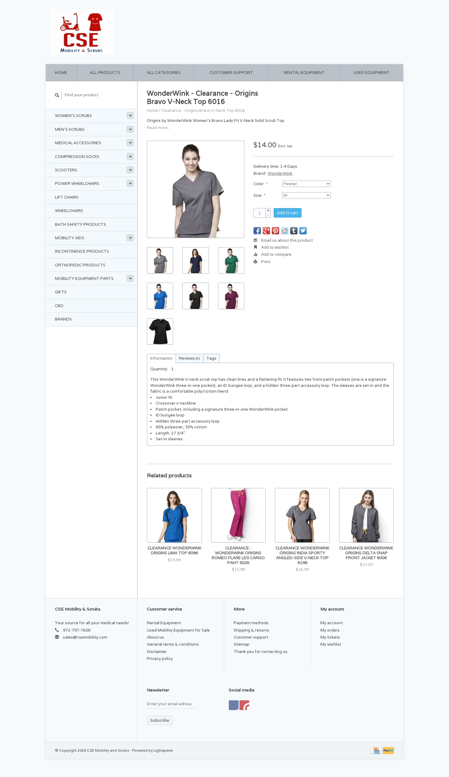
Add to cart (287, 212)
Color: (260, 183)
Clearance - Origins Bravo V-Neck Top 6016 (203, 110)
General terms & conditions (173, 644)
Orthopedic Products (80, 265)
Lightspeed (163, 750)
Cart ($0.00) (349, 32)
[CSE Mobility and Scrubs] (135, 32)
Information (161, 358)
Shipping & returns (251, 630)
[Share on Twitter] (303, 230)
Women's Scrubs (73, 115)
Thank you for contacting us (260, 651)
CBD (59, 305)
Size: (259, 195)
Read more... (158, 127)
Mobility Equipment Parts (84, 278)
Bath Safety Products (80, 224)
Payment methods (251, 622)
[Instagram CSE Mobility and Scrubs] (244, 705)
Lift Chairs (66, 197)
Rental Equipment (304, 72)
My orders (330, 630)
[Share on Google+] (266, 230)
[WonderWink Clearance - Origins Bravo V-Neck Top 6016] (195, 189)
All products (105, 72)
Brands (63, 319)
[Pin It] (275, 230)
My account (384, 32)
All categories (164, 72)
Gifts (61, 292)
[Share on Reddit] (284, 230)
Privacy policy (160, 658)
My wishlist (330, 644)
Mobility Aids (69, 237)
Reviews (189, 358)
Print (265, 261)
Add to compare (275, 254)
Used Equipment (371, 72)
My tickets (330, 637)
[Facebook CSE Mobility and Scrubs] (234, 705)
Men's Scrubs (70, 129)
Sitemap (241, 644)
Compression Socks (77, 156)
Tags (211, 358)
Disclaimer (157, 651)
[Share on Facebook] (257, 230)
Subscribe (159, 720)
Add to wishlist (274, 247)
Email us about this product (286, 240)
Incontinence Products (82, 251)
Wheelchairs (69, 210)
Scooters (66, 170)
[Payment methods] (377, 750)
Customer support (231, 72)
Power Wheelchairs (77, 183)
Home (61, 72)
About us (155, 637)
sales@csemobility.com (85, 637)
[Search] (57, 95)
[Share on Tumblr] (294, 230)
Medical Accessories (78, 142)
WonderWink (280, 173)
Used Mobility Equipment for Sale (178, 630)
